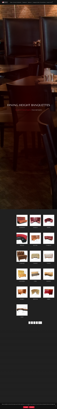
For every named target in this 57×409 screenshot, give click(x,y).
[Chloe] (49, 258)
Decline (31, 407)
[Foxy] (22, 312)
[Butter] (35, 240)
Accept (25, 407)
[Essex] (49, 294)
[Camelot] (49, 240)
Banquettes (28, 109)
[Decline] (55, 405)
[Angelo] (35, 222)
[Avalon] (22, 240)
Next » (40, 322)
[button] (21, 2)
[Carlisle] (22, 258)
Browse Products (22, 109)
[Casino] (35, 258)
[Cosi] (35, 276)
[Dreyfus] (35, 294)
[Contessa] (22, 276)
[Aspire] (49, 222)
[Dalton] (49, 276)
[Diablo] (22, 294)
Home (16, 109)
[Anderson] (22, 222)
